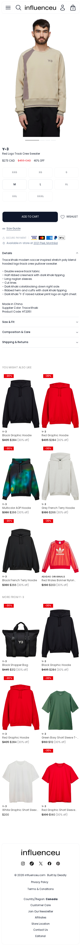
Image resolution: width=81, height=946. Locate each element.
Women (51, 905)
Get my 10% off (40, 926)
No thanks (40, 935)
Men (32, 905)
